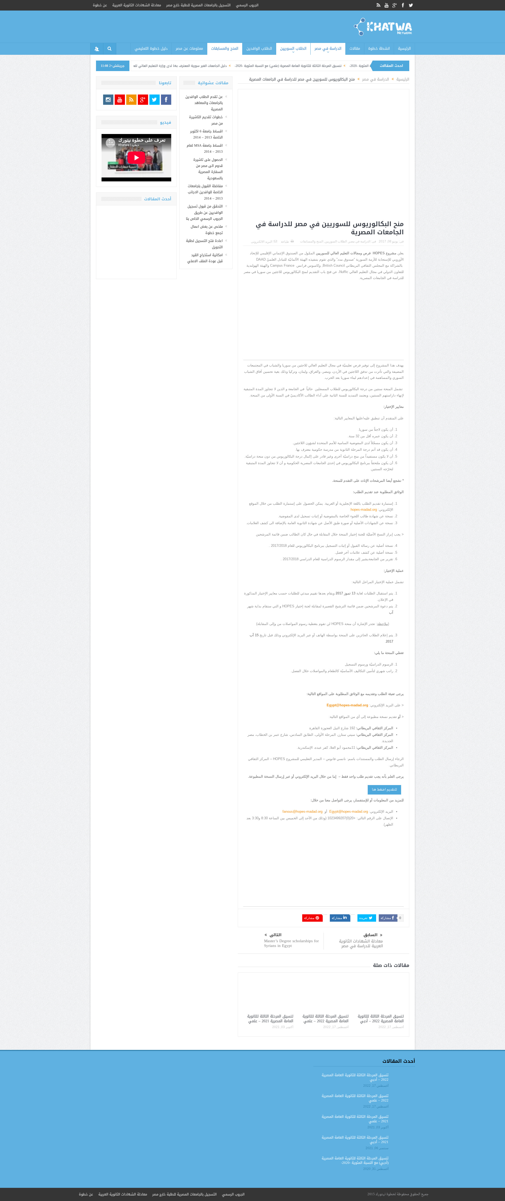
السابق (370, 935)
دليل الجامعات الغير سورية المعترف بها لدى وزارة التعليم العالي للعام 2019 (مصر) (219, 66)
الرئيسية (404, 48)
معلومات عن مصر (189, 48)
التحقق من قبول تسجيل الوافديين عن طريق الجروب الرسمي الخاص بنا (204, 212)
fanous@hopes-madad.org (302, 811)
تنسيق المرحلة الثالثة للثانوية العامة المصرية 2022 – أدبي (381, 1019)
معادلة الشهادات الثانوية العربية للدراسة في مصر (361, 943)
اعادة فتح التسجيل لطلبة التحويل (204, 243)
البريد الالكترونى (261, 242)
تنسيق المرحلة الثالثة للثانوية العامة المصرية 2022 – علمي (325, 1019)
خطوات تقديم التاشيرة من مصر (206, 120)
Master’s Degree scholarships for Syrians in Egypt (291, 943)
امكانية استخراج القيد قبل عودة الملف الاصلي (205, 258)
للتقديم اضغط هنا (384, 789)
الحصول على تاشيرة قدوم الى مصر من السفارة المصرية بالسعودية (208, 168)
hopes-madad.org (364, 510)
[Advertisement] (323, 323)
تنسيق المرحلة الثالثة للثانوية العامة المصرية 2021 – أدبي (355, 1139)
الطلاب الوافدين (259, 48)
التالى (275, 935)
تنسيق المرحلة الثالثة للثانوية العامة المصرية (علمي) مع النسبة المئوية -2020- (336, 66)
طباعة (285, 242)
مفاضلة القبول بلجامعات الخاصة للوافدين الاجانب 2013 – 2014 (205, 192)
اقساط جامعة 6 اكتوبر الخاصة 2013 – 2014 (206, 134)
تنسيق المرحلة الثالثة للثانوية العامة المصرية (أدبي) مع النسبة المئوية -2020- (355, 1160)
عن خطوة (100, 5)
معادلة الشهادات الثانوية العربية (136, 5)
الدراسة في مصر (328, 48)
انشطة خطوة (379, 48)
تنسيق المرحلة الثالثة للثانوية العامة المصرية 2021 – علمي (270, 1019)
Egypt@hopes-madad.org (348, 811)
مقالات (355, 48)
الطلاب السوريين (293, 48)
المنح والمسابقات (224, 48)
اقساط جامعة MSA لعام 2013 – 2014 (205, 148)
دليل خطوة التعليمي (151, 48)
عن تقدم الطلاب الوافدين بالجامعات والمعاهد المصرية (204, 102)
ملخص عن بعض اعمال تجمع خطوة (207, 229)
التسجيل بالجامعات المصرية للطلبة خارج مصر (198, 5)
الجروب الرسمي (247, 5)
